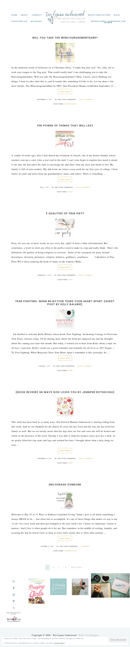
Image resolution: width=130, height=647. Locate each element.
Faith (70, 279)
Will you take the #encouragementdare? (65, 37)
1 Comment (85, 546)
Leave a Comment (86, 99)
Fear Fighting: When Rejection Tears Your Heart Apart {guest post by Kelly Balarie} (65, 302)
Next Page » (77, 567)
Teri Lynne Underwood (65, 15)
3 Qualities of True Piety (65, 213)
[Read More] (65, 92)
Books (70, 370)
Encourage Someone (65, 484)
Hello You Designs (88, 635)
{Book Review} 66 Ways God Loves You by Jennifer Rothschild (65, 392)
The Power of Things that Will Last (65, 125)
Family (70, 192)
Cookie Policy (59, 643)
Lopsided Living (70, 104)
